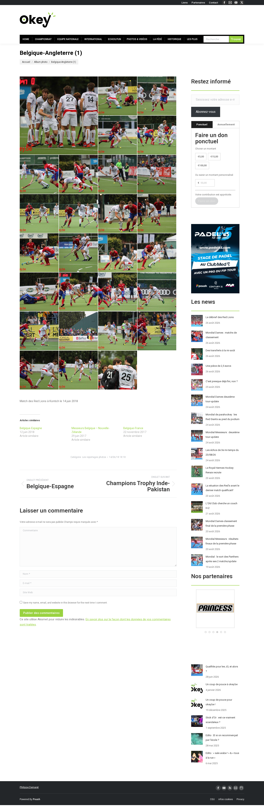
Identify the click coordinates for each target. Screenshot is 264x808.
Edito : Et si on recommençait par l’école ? (222, 737)
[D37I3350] (157, 331)
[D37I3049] (39, 252)
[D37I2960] (39, 174)
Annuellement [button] (226, 124)
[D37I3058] (78, 252)
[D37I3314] (39, 331)
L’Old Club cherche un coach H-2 (221, 505)
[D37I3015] (78, 213)
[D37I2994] (117, 174)
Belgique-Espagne (31, 428)
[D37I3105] (39, 292)
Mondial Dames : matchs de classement (221, 335)
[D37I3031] (117, 213)
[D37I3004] (39, 213)
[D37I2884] (59, 115)
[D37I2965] (78, 174)
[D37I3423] (78, 370)
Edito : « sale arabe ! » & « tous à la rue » (222, 755)
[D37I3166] (117, 292)
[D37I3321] (78, 331)
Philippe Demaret (29, 787)
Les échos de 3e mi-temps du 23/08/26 (222, 452)
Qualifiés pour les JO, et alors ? (222, 669)
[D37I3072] (117, 252)
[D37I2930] (117, 135)
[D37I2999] (157, 174)
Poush (36, 799)
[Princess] (192, 627)
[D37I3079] (157, 252)
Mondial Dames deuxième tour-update (220, 399)
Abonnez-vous (205, 112)
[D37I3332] (117, 331)
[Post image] (197, 321)
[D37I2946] (157, 135)
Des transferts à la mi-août (220, 350)
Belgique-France (133, 428)
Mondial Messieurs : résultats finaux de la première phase (222, 541)
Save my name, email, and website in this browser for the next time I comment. (65, 602)
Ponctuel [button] (201, 124)
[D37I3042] (157, 213)
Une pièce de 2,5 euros (218, 365)
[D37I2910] (157, 96)
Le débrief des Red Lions (220, 317)
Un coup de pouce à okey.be (222, 684)
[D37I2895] (117, 96)
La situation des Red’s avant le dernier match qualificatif (222, 488)
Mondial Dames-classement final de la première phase (221, 523)
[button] (206, 632)
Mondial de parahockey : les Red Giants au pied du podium (222, 417)
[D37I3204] (157, 292)
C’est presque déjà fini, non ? (222, 381)
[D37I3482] (117, 370)
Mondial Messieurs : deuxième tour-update (222, 434)
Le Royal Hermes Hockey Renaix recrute (219, 470)
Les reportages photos (94, 457)
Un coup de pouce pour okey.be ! (219, 702)
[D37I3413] (39, 370)
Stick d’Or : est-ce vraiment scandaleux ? (220, 720)
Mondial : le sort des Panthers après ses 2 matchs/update (222, 559)
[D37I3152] (78, 292)
